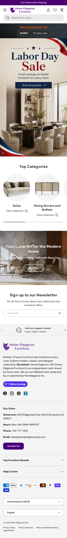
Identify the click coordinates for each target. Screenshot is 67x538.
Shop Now (33, 268)
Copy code (41, 33)
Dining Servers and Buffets (47, 208)
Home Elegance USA (19, 522)
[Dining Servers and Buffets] (47, 187)
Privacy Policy (9, 527)
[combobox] (33, 17)
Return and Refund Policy (47, 527)
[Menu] (5, 10)
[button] (62, 10)
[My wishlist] (55, 9)
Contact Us (13, 446)
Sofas (17, 206)
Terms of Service (26, 527)
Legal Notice (8, 530)
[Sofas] (16, 187)
